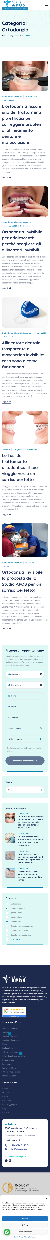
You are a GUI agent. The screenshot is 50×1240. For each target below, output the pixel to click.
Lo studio (5, 1093)
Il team (5, 1097)
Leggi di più (6, 177)
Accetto (25, 1219)
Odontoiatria (18, 222)
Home (4, 36)
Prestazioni (6, 1101)
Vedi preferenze (25, 1232)
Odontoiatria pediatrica (18, 935)
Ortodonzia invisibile (10, 1036)
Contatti (5, 1112)
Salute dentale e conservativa (13, 1056)
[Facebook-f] (6, 1160)
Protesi (5, 1044)
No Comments (9, 100)
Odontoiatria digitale (17, 930)
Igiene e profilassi (16, 913)
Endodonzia (13, 904)
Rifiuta (25, 1225)
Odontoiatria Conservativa (12, 1052)
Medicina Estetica (9, 1076)
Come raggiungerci (9, 1105)
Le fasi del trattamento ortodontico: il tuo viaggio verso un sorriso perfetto (20, 467)
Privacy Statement (30, 1237)
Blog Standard (15, 36)
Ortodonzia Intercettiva (11, 1040)
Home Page (6, 1089)
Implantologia (14, 917)
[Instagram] (10, 1160)
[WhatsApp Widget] (7, 1232)
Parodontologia (8, 1060)
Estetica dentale (7, 96)
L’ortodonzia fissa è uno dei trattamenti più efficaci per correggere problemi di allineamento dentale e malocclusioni (23, 124)
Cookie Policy (18, 1237)
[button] (46, 1198)
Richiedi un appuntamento (24, 761)
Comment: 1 (8, 566)
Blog (4, 1108)
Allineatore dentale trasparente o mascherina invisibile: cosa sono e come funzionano (23, 354)
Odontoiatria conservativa (19, 926)
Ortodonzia (18, 96)
